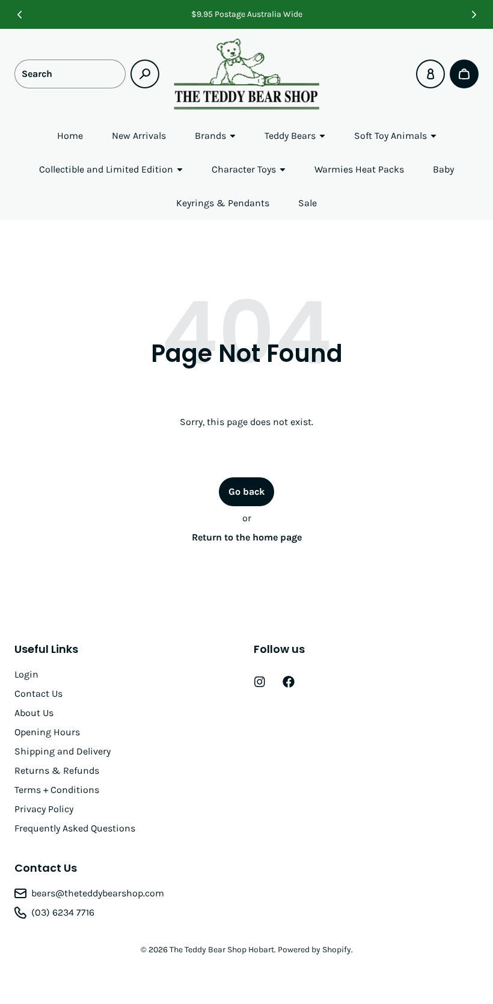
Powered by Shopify (314, 949)
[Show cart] (464, 74)
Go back (246, 491)
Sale (307, 203)
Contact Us (38, 693)
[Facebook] (288, 681)
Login (26, 674)
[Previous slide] (19, 14)
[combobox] (70, 74)
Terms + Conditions (56, 789)
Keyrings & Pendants (222, 203)
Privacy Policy (43, 809)
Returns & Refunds (56, 770)
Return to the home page (247, 537)
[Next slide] (473, 14)
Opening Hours (47, 732)
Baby (443, 169)
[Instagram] (259, 681)
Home (70, 135)
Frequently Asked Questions (74, 828)
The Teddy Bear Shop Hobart (222, 949)
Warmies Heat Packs (359, 169)
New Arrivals (139, 135)
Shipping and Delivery (62, 751)
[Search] (144, 74)
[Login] (430, 74)
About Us (34, 712)
